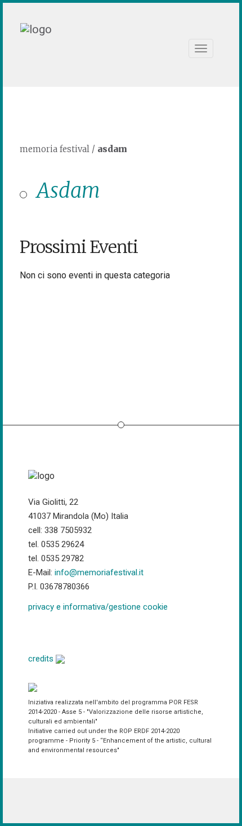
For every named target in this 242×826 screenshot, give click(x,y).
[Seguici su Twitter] (65, 631)
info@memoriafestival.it (99, 572)
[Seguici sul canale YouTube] (94, 631)
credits (42, 659)
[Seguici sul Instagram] (123, 631)
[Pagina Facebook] (37, 631)
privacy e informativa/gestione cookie (98, 607)
